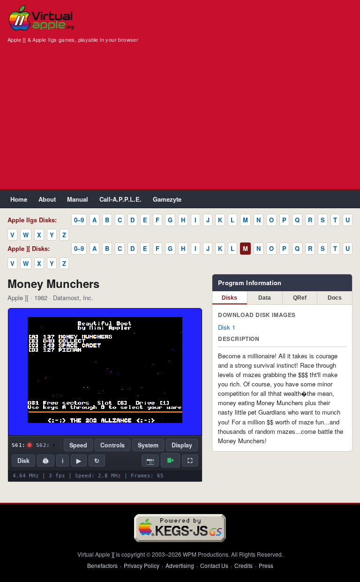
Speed (78, 445)
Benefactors (102, 565)
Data (264, 298)
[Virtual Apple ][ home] (41, 18)
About (47, 199)
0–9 (79, 219)
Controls (112, 445)
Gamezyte (167, 199)
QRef (300, 298)
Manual (77, 199)
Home (18, 199)
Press (266, 565)
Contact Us (214, 565)
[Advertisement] (180, 118)
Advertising (179, 565)
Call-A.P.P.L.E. (120, 199)
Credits (243, 565)
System (148, 445)
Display (182, 445)
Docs (335, 298)
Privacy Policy (141, 565)
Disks (229, 298)
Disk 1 (226, 327)
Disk (23, 460)
